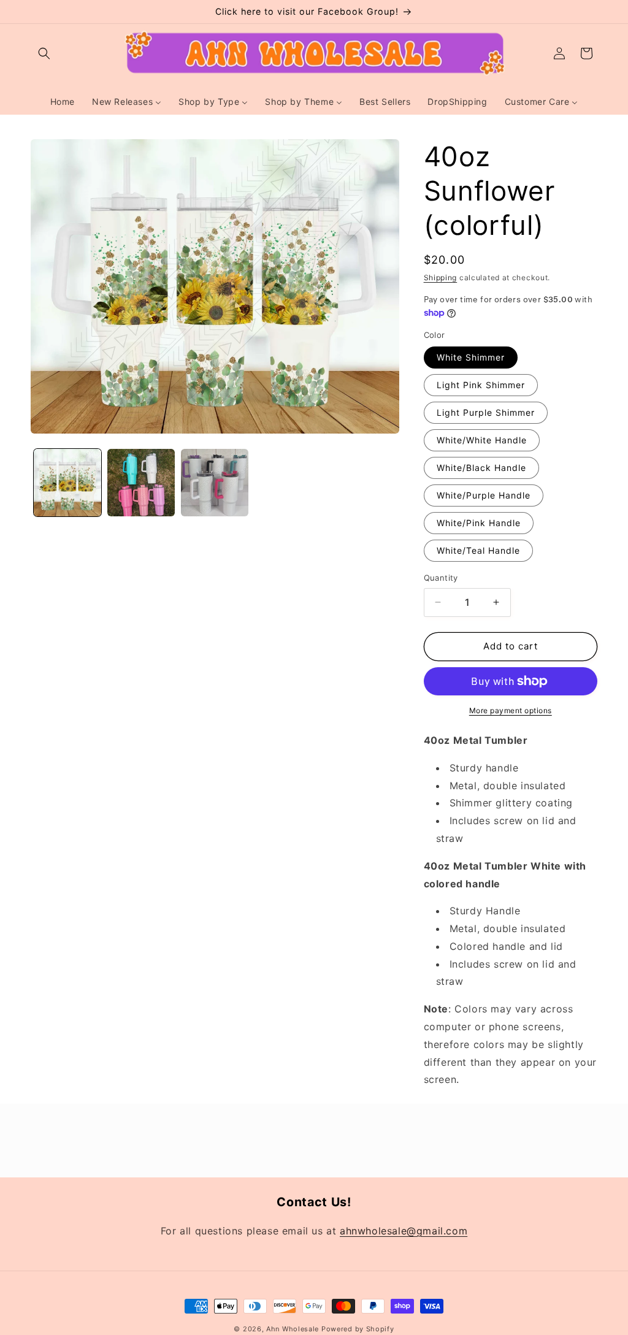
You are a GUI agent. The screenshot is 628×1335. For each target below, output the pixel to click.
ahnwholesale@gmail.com (403, 1231)
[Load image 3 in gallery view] (214, 482)
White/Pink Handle (479, 523)
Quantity (441, 578)
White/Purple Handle (483, 495)
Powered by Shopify (357, 1329)
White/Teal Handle (478, 550)
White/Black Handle (481, 467)
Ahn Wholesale (292, 1329)
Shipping (441, 277)
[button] (44, 53)
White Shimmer (471, 357)
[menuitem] (62, 102)
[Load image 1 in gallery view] (67, 482)
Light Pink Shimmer (481, 385)
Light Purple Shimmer (486, 412)
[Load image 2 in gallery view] (141, 482)
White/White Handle (482, 440)
